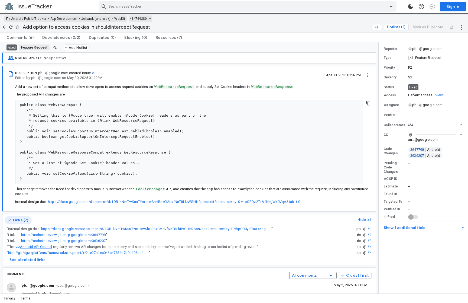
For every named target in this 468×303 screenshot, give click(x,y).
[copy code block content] (368, 103)
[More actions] (461, 27)
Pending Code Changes (391, 167)
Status (389, 87)
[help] (421, 6)
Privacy (9, 298)
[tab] (20, 37)
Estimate (391, 186)
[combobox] (248, 6)
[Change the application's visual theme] (410, 6)
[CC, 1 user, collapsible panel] (435, 134)
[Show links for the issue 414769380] (150, 19)
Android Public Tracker (29, 19)
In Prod (389, 217)
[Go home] (4, 27)
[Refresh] (11, 27)
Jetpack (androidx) (95, 19)
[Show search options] (391, 6)
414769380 (138, 19)
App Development (64, 19)
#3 (370, 241)
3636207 (425, 156)
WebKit (119, 19)
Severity (390, 77)
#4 (370, 247)
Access (390, 95)
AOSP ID (390, 179)
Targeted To (393, 201)
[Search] (104, 6)
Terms (26, 298)
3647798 (425, 150)
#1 (94, 73)
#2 (370, 235)
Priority (389, 67)
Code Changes (391, 151)
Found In (390, 194)
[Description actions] (367, 75)
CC (386, 135)
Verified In (392, 209)
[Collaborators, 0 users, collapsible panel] (435, 124)
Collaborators (394, 125)
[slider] (379, 168)
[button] (423, 57)
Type (387, 58)
